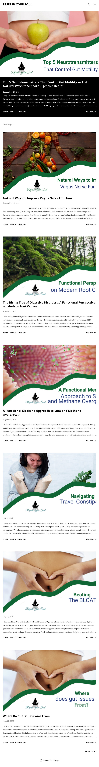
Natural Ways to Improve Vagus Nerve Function (37, 198)
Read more (91, 111)
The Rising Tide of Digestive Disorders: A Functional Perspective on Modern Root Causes (49, 304)
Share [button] (5, 111)
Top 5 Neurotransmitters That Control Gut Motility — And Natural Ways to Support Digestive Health (45, 84)
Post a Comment (18, 111)
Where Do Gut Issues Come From (26, 716)
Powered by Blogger (51, 760)
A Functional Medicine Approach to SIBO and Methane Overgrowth (42, 412)
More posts (90, 751)
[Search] (88, 4)
